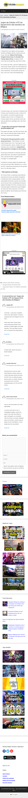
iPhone (12, 282)
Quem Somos (6, 774)
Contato (5, 776)
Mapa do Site (6, 765)
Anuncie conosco (7, 782)
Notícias (17, 282)
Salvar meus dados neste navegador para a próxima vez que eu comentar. (14, 467)
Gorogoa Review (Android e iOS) (11, 284)
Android (6, 15)
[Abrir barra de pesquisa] (26, 11)
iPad (9, 282)
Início (1, 15)
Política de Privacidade (9, 780)
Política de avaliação (8, 778)
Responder (6, 334)
